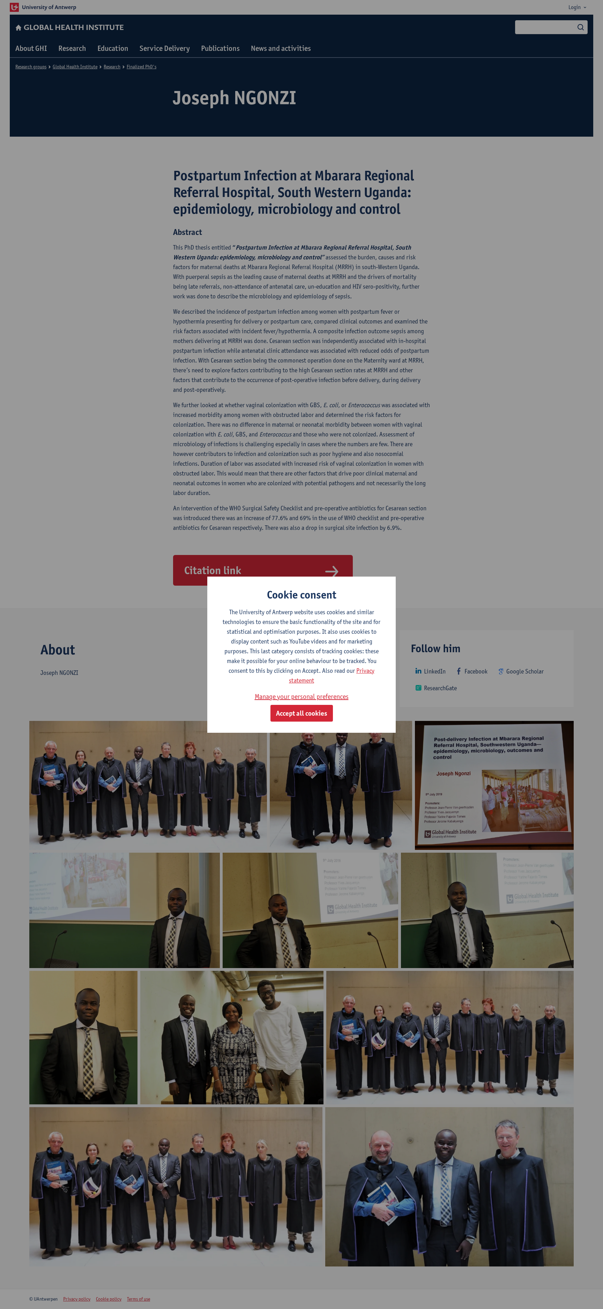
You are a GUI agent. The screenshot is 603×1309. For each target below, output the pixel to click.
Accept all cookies (301, 713)
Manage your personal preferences (302, 696)
